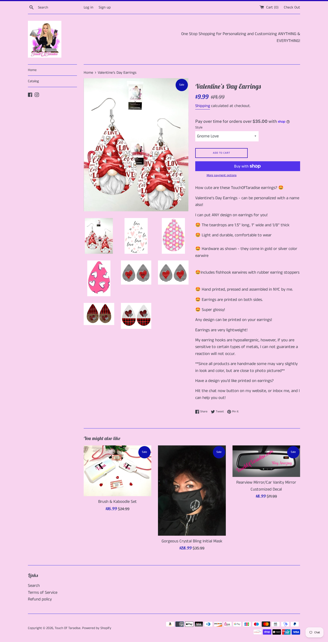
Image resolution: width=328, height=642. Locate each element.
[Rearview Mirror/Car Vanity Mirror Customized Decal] (266, 461)
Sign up (105, 7)
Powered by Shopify (96, 628)
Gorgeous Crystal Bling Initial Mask (192, 541)
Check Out (292, 7)
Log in (88, 7)
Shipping (202, 106)
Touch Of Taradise (68, 628)
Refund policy (40, 599)
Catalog (33, 81)
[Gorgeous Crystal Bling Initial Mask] (192, 490)
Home (32, 70)
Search (34, 586)
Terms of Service (42, 593)
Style (199, 127)
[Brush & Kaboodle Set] (117, 470)
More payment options (222, 175)
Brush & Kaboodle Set (117, 502)
